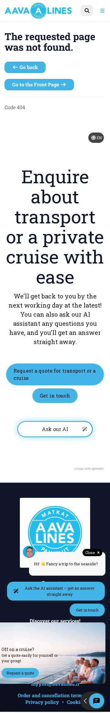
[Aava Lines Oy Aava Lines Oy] (45, 10)
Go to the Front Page (36, 84)
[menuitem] (86, 11)
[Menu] (102, 10)
